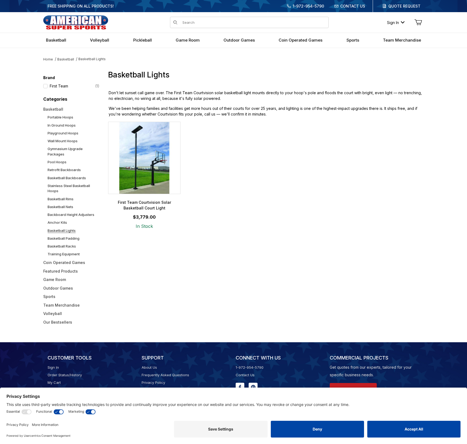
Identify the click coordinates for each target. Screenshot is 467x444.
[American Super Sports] (75, 22)
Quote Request (404, 6)
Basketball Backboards (67, 178)
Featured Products (60, 271)
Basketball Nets (60, 207)
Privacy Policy (153, 382)
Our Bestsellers (57, 322)
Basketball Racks (62, 246)
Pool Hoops (57, 162)
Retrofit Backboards (64, 170)
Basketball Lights (92, 59)
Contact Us (352, 6)
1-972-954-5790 (308, 6)
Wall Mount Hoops (63, 141)
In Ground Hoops (62, 125)
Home (48, 59)
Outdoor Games (58, 288)
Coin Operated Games (64, 262)
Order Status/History (65, 375)
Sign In (393, 22)
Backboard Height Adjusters (71, 214)
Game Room (54, 279)
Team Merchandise (61, 305)
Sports (49, 296)
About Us (149, 367)
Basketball (65, 59)
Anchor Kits (57, 222)
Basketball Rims (61, 199)
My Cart (54, 382)
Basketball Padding (63, 238)
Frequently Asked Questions (165, 375)
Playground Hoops (63, 133)
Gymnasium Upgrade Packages (65, 151)
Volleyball (52, 313)
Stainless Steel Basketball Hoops (69, 188)
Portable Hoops (60, 117)
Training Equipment (64, 254)
